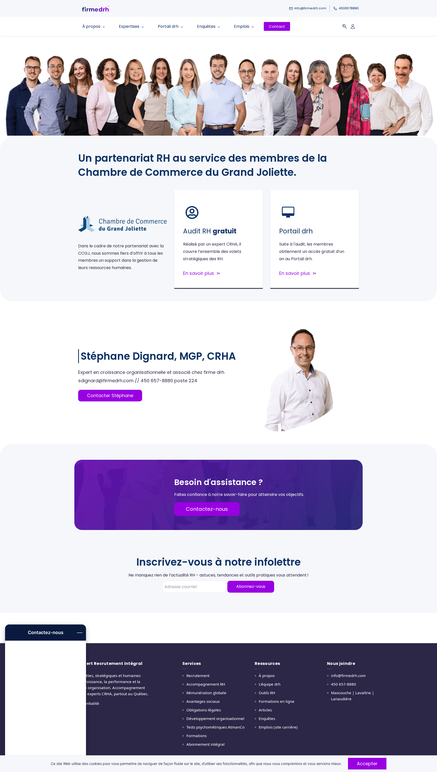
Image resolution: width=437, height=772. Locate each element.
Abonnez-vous (250, 586)
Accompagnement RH (205, 684)
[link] (122, 216)
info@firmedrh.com (348, 675)
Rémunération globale (206, 692)
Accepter (367, 763)
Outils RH (267, 692)
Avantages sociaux (203, 701)
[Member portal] (353, 26)
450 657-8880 (343, 684)
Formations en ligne (276, 701)
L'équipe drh (269, 684)
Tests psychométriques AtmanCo (215, 727)
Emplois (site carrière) (278, 727)
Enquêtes (267, 718)
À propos (267, 675)
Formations (196, 735)
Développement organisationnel (215, 718)
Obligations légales (203, 709)
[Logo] (141, 8)
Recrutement (197, 675)
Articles (265, 709)
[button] (345, 26)
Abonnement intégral (205, 744)
